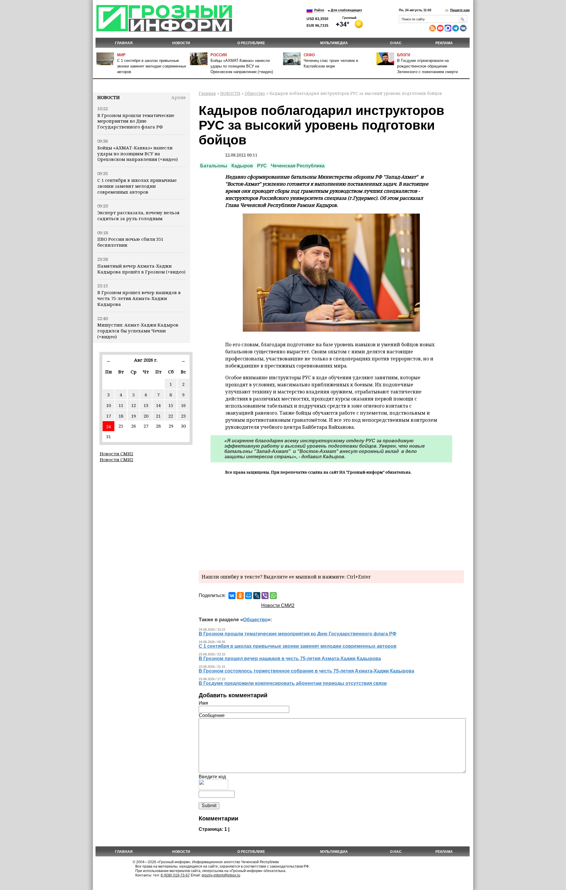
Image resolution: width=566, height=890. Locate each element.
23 (183, 416)
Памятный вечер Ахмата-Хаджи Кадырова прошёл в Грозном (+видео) (141, 269)
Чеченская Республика (298, 165)
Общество (255, 93)
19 (133, 416)
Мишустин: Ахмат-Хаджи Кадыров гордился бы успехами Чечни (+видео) (137, 330)
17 (108, 416)
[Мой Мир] (248, 595)
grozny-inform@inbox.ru (221, 875)
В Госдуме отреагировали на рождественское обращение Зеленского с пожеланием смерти (427, 66)
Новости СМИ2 (116, 453)
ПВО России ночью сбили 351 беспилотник (130, 242)
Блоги (403, 55)
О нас (396, 43)
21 (158, 416)
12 (133, 405)
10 (108, 405)
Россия (218, 55)
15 (170, 405)
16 (183, 405)
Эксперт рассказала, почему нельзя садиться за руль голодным (138, 215)
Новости (108, 97)
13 (146, 405)
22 (170, 416)
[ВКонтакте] (232, 595)
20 (146, 416)
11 (121, 405)
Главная (124, 43)
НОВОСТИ (181, 43)
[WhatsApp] (273, 595)
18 (121, 416)
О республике (251, 43)
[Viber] (265, 595)
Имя (203, 703)
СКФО (309, 55)
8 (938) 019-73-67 (175, 875)
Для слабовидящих (346, 10)
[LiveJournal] (256, 595)
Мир (121, 55)
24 (108, 426)
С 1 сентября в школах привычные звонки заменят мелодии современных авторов (151, 66)
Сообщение (212, 715)
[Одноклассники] (240, 595)
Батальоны (213, 165)
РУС (262, 165)
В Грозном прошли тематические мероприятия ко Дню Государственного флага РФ (135, 121)
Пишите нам (460, 10)
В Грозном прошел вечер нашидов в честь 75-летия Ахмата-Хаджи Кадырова (139, 298)
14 (158, 405)
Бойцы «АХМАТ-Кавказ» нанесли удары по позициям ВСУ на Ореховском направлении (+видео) (241, 66)
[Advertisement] (331, 521)
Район (319, 10)
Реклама (444, 43)
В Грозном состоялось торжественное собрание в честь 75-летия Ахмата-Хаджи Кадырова (306, 670)
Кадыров (242, 165)
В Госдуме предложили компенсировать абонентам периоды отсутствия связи (293, 683)
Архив (178, 97)
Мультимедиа (334, 43)
